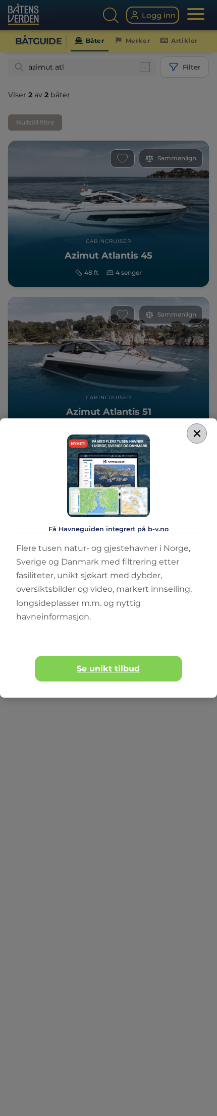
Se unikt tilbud (108, 668)
